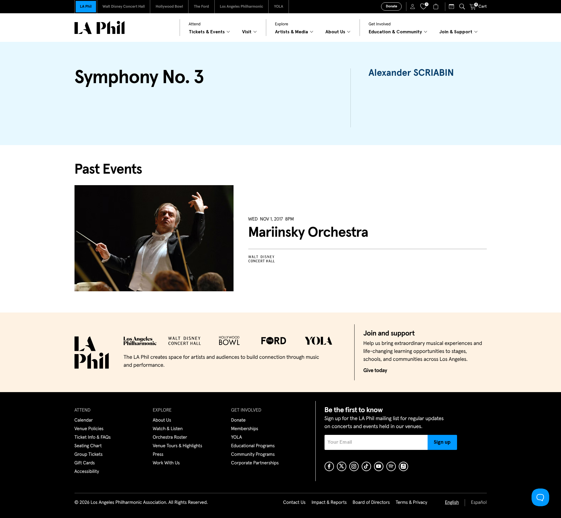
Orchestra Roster (170, 437)
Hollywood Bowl (169, 7)
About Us (162, 420)
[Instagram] (354, 466)
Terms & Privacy (411, 502)
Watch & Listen (168, 429)
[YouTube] (378, 466)
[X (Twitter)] (341, 466)
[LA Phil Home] (100, 27)
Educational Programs (253, 446)
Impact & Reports (329, 502)
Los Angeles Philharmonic (241, 7)
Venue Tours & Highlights (177, 446)
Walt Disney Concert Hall (123, 7)
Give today (375, 370)
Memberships (244, 429)
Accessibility (87, 471)
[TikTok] (366, 466)
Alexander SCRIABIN (411, 73)
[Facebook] (329, 466)
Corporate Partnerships (255, 463)
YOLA (278, 7)
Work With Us (166, 463)
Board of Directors (371, 502)
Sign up (442, 442)
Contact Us (294, 502)
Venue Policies (89, 429)
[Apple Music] (403, 466)
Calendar (84, 420)
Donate (391, 6)
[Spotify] (391, 466)
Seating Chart (88, 446)
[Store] (437, 6)
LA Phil (86, 7)
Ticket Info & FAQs (93, 437)
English (452, 502)
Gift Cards (85, 463)
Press (158, 454)
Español (478, 502)
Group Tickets (89, 454)
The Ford (201, 7)
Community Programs (253, 454)
